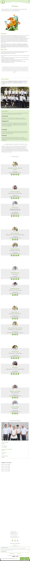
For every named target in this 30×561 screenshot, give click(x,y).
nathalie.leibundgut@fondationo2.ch (15, 395)
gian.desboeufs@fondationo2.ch (15, 277)
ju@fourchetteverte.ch (15, 214)
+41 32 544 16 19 (15, 410)
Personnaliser (16, 558)
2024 (9, 466)
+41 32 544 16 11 (15, 171)
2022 (9, 469)
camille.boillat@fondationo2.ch (15, 411)
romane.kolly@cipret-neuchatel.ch (15, 356)
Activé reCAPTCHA (3, 551)
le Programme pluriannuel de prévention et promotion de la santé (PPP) (14, 45)
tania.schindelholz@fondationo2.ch (15, 196)
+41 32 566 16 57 (15, 292)
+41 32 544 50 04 (15, 315)
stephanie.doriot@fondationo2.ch (15, 293)
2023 (9, 467)
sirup (29, 560)
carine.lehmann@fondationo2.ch (15, 237)
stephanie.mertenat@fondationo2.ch (15, 172)
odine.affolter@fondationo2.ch (15, 316)
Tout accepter (27, 558)
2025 (9, 464)
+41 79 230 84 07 (15, 331)
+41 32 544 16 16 (15, 252)
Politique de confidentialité (15, 543)
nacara (26, 560)
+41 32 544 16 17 (15, 195)
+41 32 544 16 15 (15, 236)
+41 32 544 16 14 (15, 212)
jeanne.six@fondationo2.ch (15, 372)
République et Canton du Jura (18, 555)
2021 (9, 470)
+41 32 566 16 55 (15, 371)
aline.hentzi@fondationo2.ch (15, 213)
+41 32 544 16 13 (15, 276)
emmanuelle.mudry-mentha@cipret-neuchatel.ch (15, 332)
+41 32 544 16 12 (15, 394)
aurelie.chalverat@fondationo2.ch (15, 253)
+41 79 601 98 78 (15, 355)
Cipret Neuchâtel (9, 149)
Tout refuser (22, 558)
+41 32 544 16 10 (13, 536)
